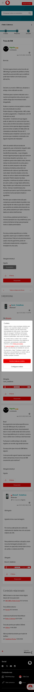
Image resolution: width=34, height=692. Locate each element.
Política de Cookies (18, 343)
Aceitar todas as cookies (17, 361)
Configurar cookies (17, 367)
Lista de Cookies (10, 346)
